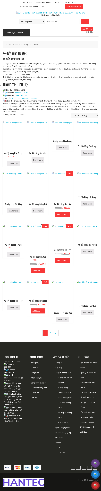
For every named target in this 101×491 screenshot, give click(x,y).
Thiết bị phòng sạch (63, 373)
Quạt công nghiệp (62, 427)
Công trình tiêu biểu (38, 383)
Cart (42, 6)
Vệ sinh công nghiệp (63, 432)
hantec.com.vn (21, 93)
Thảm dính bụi (63, 422)
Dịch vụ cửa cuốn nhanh (29, 6)
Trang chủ (35, 363)
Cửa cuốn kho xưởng (88, 412)
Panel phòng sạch (65, 397)
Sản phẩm (35, 373)
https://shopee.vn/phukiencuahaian (23, 98)
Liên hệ (34, 397)
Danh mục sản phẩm (15, 32)
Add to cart (61, 214)
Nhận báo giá (36, 378)
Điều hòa (59, 437)
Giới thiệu (34, 368)
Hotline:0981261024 (74, 6)
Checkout (61, 452)
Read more (13, 163)
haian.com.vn (21, 95)
